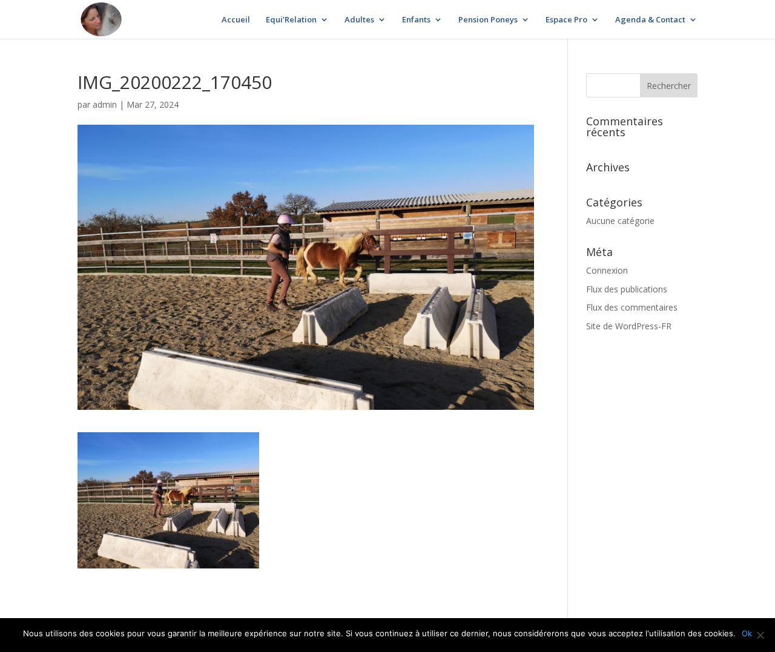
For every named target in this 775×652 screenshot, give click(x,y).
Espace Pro (566, 20)
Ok (747, 633)
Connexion (607, 270)
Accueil (236, 20)
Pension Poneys (488, 20)
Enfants (416, 20)
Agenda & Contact (650, 20)
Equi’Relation (291, 20)
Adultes (359, 20)
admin (105, 104)
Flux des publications (626, 289)
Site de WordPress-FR (628, 326)
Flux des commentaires (632, 307)
